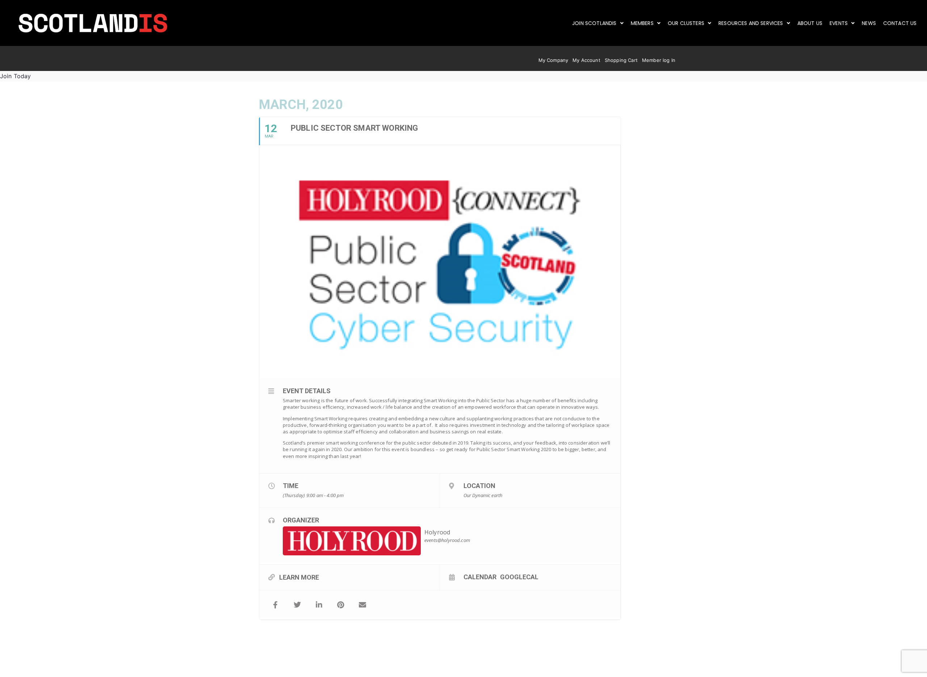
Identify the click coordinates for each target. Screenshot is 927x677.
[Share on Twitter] (297, 605)
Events (839, 23)
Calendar (480, 576)
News (869, 23)
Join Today (15, 76)
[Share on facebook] (276, 605)
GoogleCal (519, 576)
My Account (586, 60)
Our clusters (686, 23)
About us (809, 23)
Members (642, 23)
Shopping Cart (621, 60)
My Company (553, 60)
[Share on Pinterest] (341, 605)
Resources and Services (750, 23)
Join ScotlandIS (594, 23)
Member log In (658, 60)
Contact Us (900, 23)
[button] (598, 23)
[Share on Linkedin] (319, 605)
